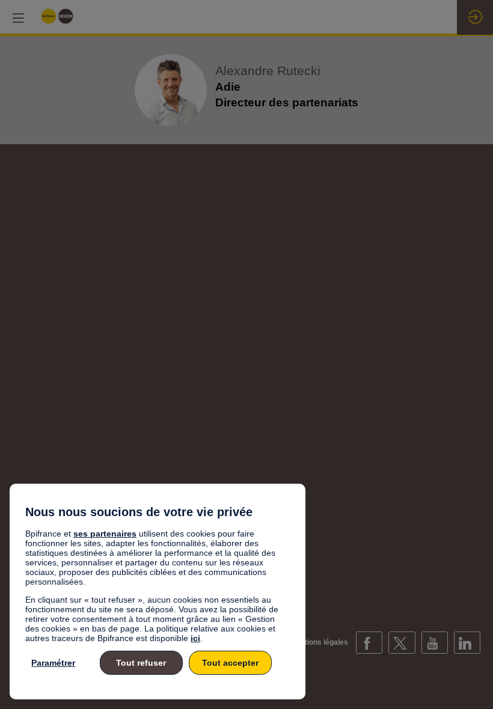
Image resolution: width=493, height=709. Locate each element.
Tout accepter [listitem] (230, 663)
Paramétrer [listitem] (53, 663)
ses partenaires (104, 533)
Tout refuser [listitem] (141, 663)
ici (195, 638)
